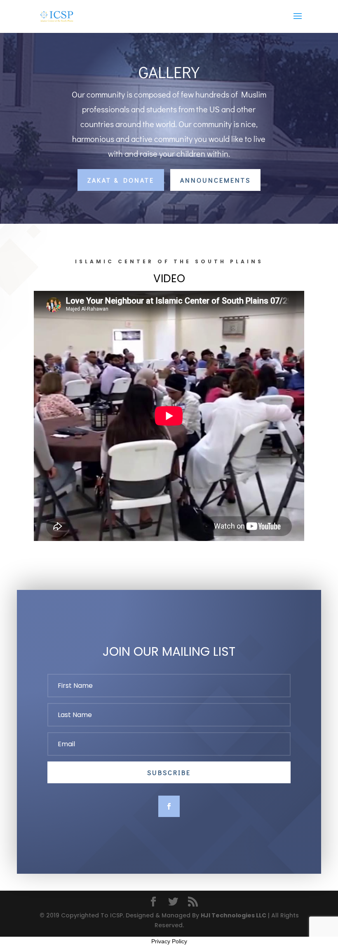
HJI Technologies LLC (233, 915)
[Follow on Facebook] (169, 806)
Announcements (215, 180)
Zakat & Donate (120, 180)
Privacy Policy (169, 941)
